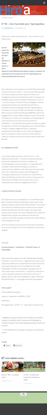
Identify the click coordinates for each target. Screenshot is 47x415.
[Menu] (44, 2)
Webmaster (9, 28)
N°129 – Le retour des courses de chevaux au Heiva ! (31, 377)
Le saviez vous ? (8, 18)
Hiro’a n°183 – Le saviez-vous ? (10, 376)
